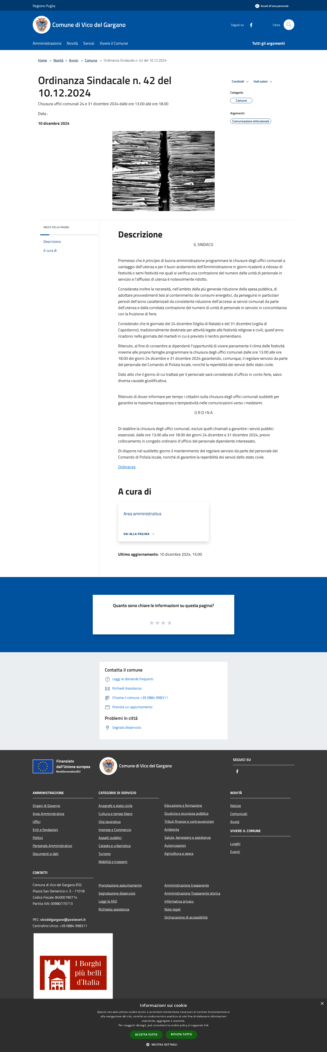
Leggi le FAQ (108, 901)
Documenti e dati (46, 853)
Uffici (36, 821)
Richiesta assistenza (114, 909)
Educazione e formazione (183, 805)
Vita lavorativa (110, 821)
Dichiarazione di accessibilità (186, 917)
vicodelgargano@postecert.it (63, 919)
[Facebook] (249, 25)
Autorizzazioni (175, 845)
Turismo (105, 853)
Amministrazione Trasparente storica (192, 893)
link (206, 1025)
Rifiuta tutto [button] (181, 1034)
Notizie (235, 805)
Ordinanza (126, 467)
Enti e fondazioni (45, 829)
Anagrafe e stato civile (115, 805)
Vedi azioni (261, 81)
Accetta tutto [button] (146, 1034)
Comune (91, 60)
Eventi (235, 851)
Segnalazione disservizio (117, 893)
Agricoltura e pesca (178, 853)
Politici (38, 837)
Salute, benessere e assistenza (187, 837)
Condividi (238, 81)
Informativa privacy (179, 901)
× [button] (322, 1003)
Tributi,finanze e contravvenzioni (189, 821)
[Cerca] (289, 24)
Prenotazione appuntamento (120, 885)
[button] (163, 1044)
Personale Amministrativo (52, 845)
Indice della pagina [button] (56, 227)
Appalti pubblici (110, 837)
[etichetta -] (170, 623)
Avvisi (73, 60)
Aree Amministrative (48, 813)
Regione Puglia (44, 5)
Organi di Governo (46, 805)
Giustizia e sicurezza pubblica (186, 813)
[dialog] (163, 1025)
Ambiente (171, 829)
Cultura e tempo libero (115, 813)
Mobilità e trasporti (113, 861)
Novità (58, 60)
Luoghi (235, 843)
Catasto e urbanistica (115, 845)
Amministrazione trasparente (186, 885)
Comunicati (238, 813)
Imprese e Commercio (115, 829)
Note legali (172, 909)
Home (42, 60)
